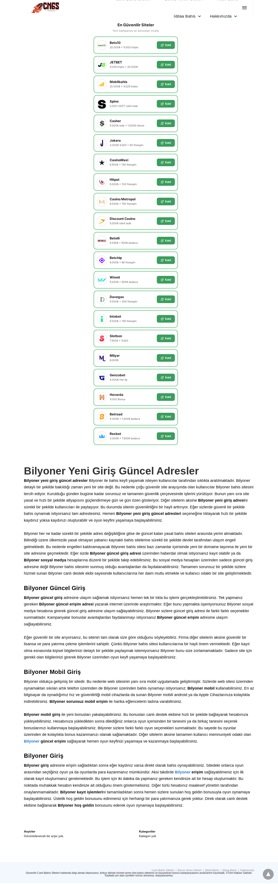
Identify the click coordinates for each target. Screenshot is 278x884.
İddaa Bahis (185, 16)
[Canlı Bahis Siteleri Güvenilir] (51, 8)
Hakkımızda (221, 16)
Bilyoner (32, 741)
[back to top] (268, 874)
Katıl (168, 45)
